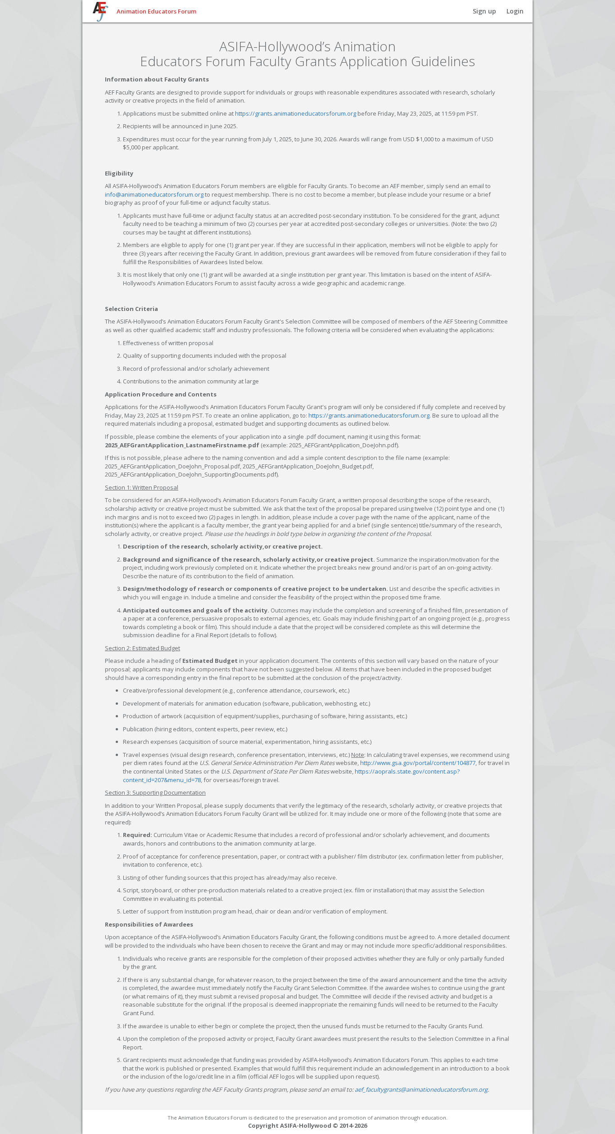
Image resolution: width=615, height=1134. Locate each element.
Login (515, 11)
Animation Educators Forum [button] (156, 11)
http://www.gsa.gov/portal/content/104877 (417, 763)
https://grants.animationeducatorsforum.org (295, 113)
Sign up (484, 11)
